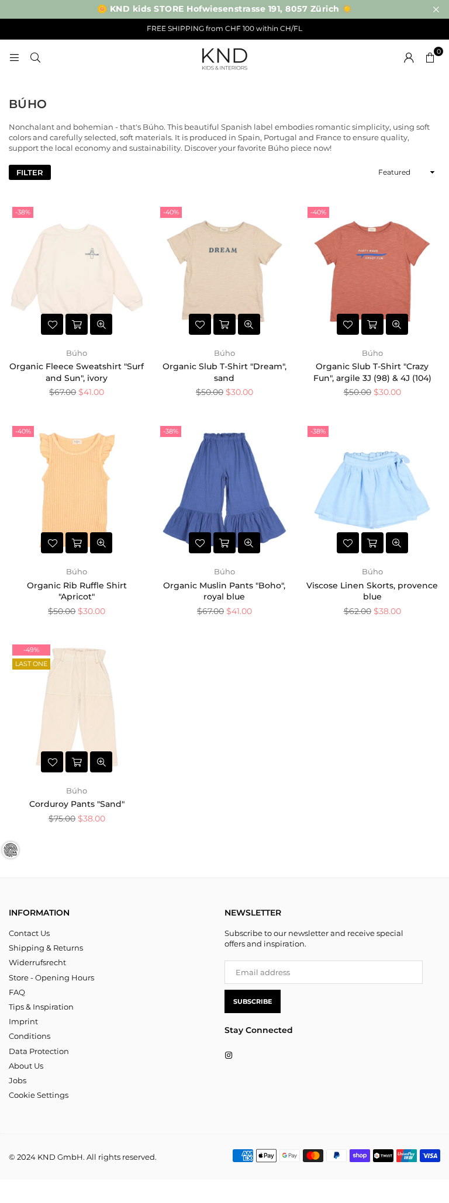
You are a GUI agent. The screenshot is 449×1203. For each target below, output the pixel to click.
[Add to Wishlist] (52, 324)
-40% (171, 212)
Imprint (23, 1021)
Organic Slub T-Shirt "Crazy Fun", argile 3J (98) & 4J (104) (372, 372)
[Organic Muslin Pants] (224, 490)
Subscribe (252, 1001)
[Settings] (408, 57)
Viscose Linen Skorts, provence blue (372, 591)
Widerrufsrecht (37, 962)
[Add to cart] (76, 761)
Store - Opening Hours (51, 977)
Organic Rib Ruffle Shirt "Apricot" (77, 591)
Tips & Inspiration (41, 1006)
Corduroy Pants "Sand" (77, 804)
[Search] (35, 57)
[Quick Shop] (76, 324)
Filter (29, 172)
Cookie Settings (38, 1095)
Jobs (17, 1080)
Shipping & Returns (46, 947)
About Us (26, 1065)
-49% (31, 650)
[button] (429, 57)
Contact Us (29, 933)
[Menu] (14, 57)
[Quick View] (101, 324)
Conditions (29, 1036)
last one (31, 664)
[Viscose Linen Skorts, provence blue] (372, 490)
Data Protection (39, 1051)
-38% (22, 212)
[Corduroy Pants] (76, 709)
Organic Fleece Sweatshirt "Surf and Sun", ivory (76, 372)
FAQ (17, 992)
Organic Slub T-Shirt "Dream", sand (224, 372)
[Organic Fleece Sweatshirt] (76, 271)
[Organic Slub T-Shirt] (224, 271)
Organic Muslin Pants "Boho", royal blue (224, 591)
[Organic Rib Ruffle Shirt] (76, 490)
